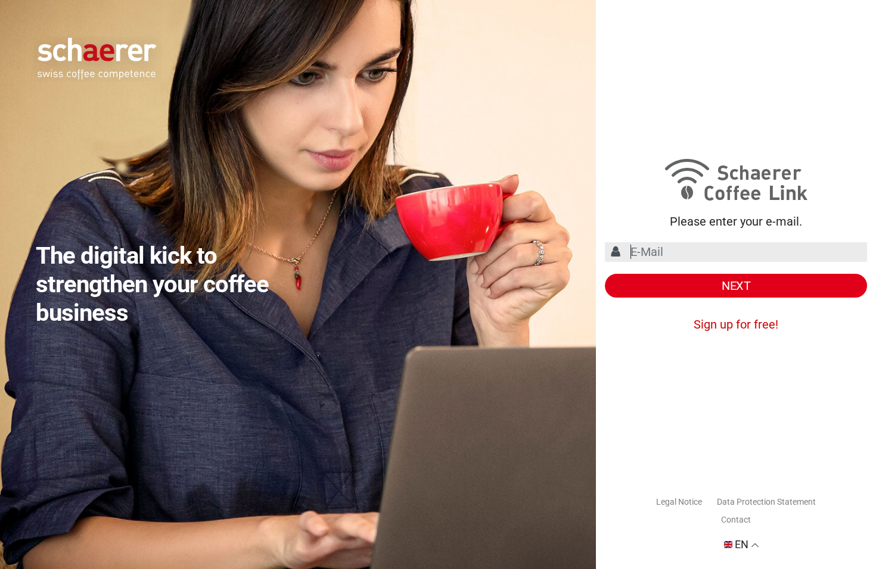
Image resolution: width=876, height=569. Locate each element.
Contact (736, 519)
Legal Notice (679, 502)
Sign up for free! (736, 324)
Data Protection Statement (766, 502)
